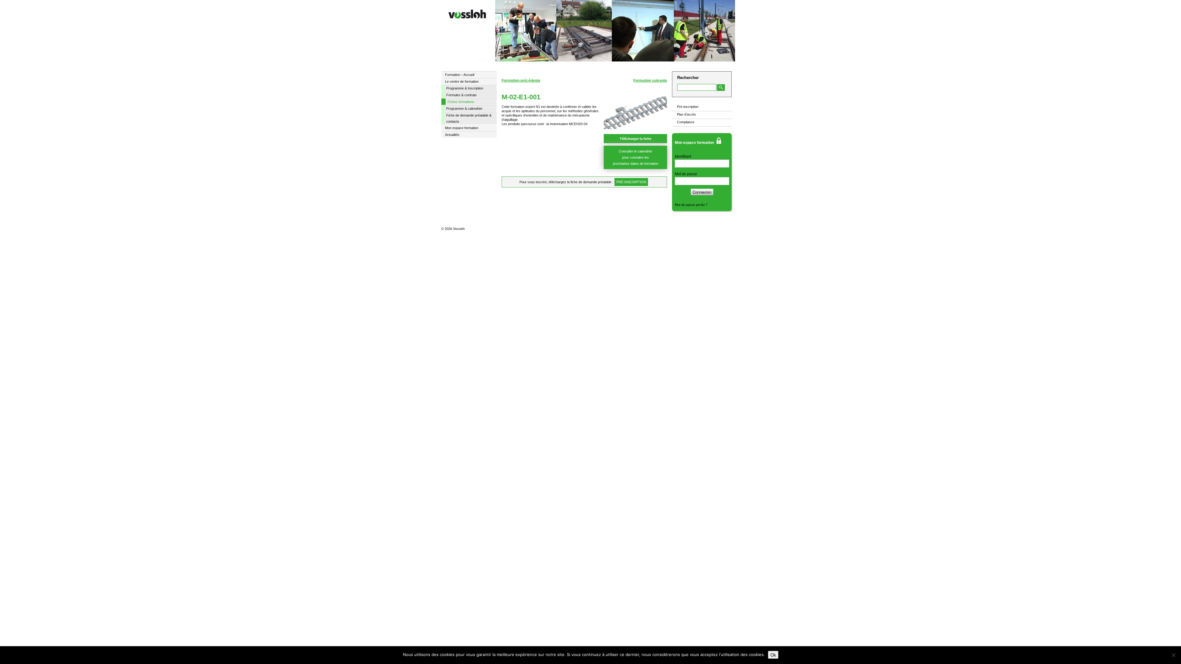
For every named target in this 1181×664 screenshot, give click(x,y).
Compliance (685, 122)
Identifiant (683, 156)
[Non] (1173, 655)
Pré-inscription (687, 107)
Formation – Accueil (459, 75)
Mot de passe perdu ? (691, 205)
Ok (773, 655)
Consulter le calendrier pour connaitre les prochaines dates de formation (635, 157)
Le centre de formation (462, 81)
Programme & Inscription (464, 88)
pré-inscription (631, 182)
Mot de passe (686, 174)
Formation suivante (650, 80)
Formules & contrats (461, 95)
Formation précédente (521, 80)
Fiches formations (460, 102)
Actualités (452, 134)
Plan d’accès (686, 114)
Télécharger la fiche (635, 138)
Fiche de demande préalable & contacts (468, 118)
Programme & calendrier (464, 108)
